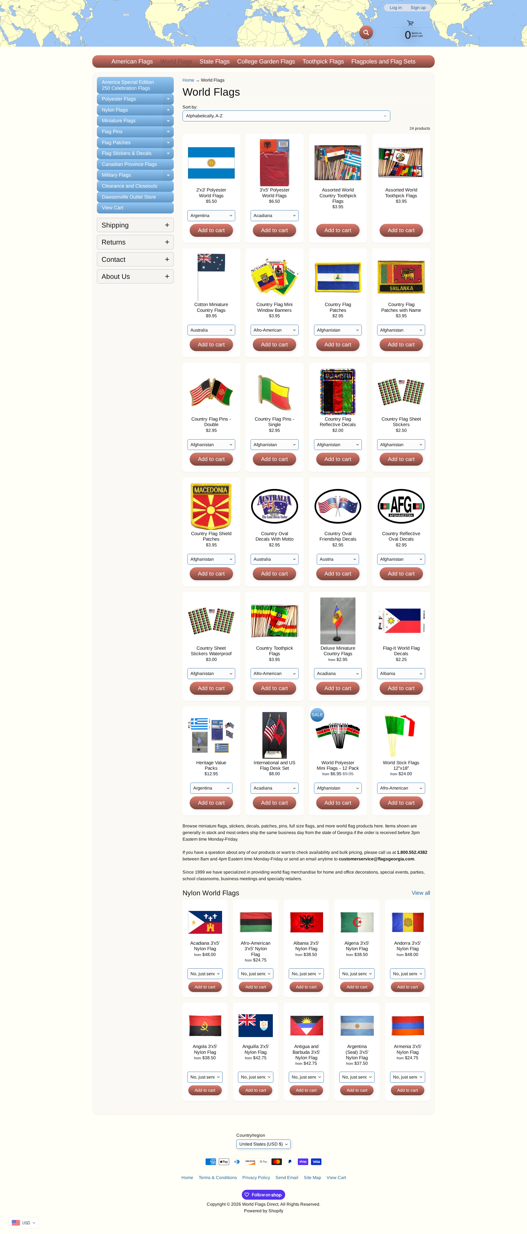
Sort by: (190, 107)
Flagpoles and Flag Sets (383, 61)
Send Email (287, 1177)
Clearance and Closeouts (129, 186)
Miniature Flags (138, 122)
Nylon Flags (138, 111)
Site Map (312, 1177)
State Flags (215, 61)
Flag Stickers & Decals (138, 155)
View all (421, 893)
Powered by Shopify (263, 1210)
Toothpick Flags (323, 61)
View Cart (112, 207)
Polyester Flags (138, 100)
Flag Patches (138, 144)
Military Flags (138, 176)
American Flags (132, 61)
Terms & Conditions (218, 1177)
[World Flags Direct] (110, 32)
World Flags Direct (260, 1204)
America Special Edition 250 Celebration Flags (128, 85)
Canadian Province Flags (129, 164)
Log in (396, 7)
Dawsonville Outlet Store (129, 197)
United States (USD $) (261, 1144)
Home (188, 80)
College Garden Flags (266, 61)
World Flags (176, 61)
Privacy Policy (256, 1177)
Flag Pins (138, 133)
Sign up (418, 7)
